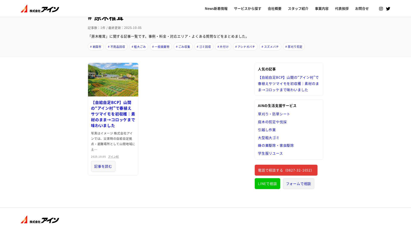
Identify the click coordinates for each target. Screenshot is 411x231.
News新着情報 (216, 8)
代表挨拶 (342, 8)
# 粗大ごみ (139, 46)
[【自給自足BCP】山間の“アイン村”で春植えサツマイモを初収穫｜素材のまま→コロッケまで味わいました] (113, 79)
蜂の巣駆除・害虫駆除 (276, 145)
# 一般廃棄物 (161, 46)
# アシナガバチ (245, 46)
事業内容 (322, 8)
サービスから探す (247, 8)
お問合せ (362, 8)
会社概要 (274, 8)
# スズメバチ (270, 46)
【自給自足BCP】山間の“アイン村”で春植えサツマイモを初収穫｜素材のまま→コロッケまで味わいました (113, 113)
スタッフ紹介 (298, 8)
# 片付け (223, 46)
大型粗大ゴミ (269, 137)
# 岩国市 (95, 46)
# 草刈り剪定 (294, 46)
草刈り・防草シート (274, 113)
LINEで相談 (267, 183)
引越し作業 (267, 129)
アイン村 (113, 156)
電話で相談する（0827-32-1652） (286, 170)
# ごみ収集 (183, 46)
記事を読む (103, 166)
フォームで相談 (298, 183)
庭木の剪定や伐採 (272, 121)
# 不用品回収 (116, 46)
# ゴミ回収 (204, 46)
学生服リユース (270, 153)
